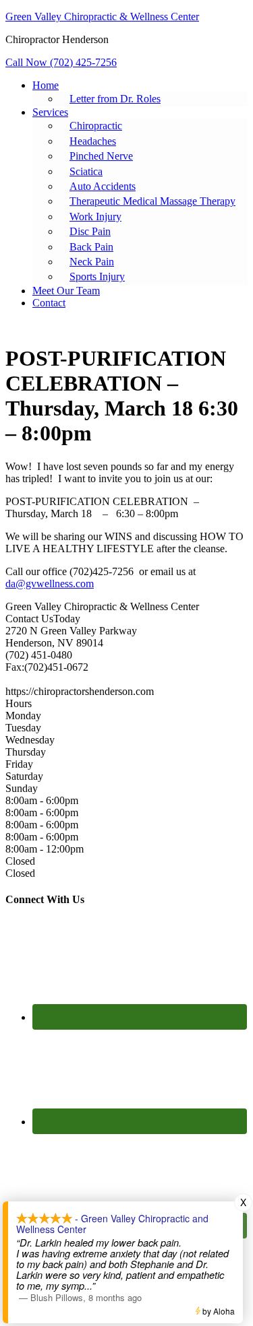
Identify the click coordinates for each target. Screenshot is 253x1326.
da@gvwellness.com (49, 583)
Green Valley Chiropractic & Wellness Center (102, 16)
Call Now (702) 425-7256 (61, 62)
